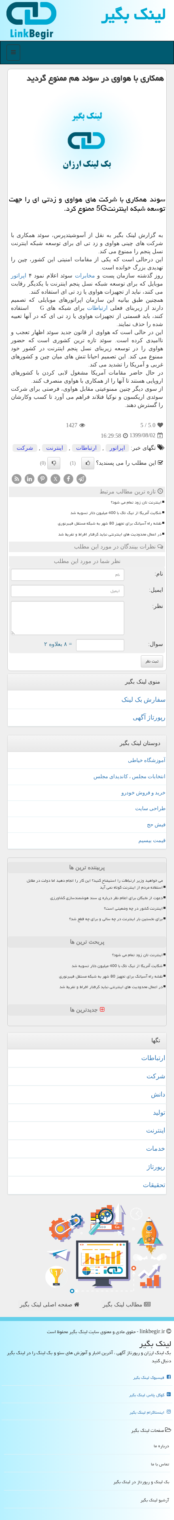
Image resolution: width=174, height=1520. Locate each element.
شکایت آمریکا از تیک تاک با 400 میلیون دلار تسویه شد (115, 513)
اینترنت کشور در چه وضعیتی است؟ (133, 908)
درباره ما (161, 1446)
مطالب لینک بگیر (123, 1305)
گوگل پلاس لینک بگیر (147, 1395)
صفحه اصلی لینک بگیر (47, 1305)
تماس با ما (160, 1464)
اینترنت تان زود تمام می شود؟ (136, 502)
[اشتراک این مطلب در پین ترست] (42, 478)
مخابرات (85, 276)
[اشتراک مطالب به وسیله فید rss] (16, 478)
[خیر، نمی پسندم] (53, 463)
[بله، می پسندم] (87, 463)
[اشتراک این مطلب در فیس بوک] (68, 478)
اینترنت (54, 448)
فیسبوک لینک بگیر (149, 1378)
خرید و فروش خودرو (143, 793)
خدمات (155, 1148)
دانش (158, 1094)
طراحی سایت (150, 808)
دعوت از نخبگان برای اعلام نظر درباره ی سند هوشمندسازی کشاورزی (106, 898)
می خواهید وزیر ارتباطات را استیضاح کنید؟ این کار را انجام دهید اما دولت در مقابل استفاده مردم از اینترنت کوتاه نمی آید (95, 883)
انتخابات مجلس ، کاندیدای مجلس (129, 776)
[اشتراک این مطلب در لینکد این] (29, 478)
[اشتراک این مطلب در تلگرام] (81, 478)
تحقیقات (154, 1184)
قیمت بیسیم (152, 840)
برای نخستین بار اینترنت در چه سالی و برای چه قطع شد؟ (116, 919)
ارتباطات (97, 308)
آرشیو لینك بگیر (154, 1500)
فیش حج (156, 824)
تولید (159, 1112)
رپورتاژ (156, 1166)
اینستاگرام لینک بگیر (147, 1412)
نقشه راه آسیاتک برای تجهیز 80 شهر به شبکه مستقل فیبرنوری (109, 523)
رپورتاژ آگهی (149, 717)
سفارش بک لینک (143, 699)
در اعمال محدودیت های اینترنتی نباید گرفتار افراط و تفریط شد (109, 534)
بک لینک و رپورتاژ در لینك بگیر (141, 1482)
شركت (25, 448)
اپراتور (18, 276)
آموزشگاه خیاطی (147, 760)
